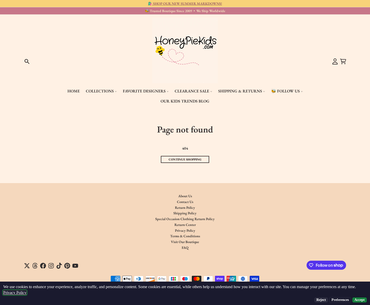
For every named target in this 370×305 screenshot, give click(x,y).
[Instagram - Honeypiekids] (51, 266)
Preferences (340, 300)
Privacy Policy (14, 292)
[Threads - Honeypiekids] (35, 266)
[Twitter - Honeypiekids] (27, 266)
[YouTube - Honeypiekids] (75, 266)
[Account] (335, 61)
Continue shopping (185, 159)
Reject (321, 300)
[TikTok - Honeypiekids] (59, 266)
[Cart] (343, 61)
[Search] (27, 61)
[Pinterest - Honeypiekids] (67, 266)
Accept (359, 300)
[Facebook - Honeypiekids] (43, 266)
